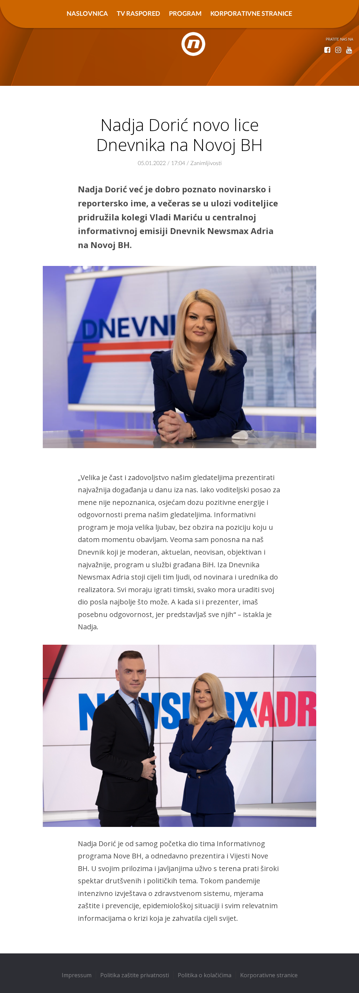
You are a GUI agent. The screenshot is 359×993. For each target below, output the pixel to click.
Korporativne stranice (251, 14)
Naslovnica (87, 14)
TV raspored (138, 14)
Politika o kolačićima (204, 975)
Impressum (77, 975)
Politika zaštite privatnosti (134, 975)
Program (185, 14)
